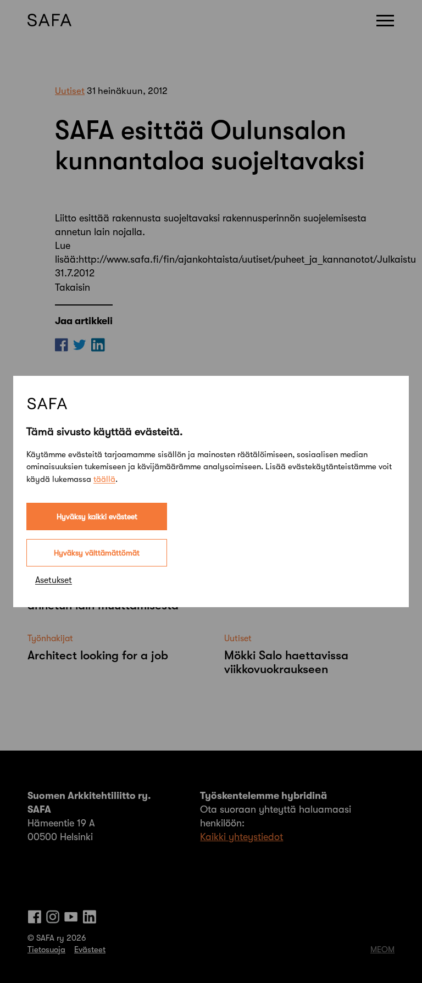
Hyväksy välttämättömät (97, 552)
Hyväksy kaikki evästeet (97, 516)
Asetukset (53, 580)
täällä (104, 479)
